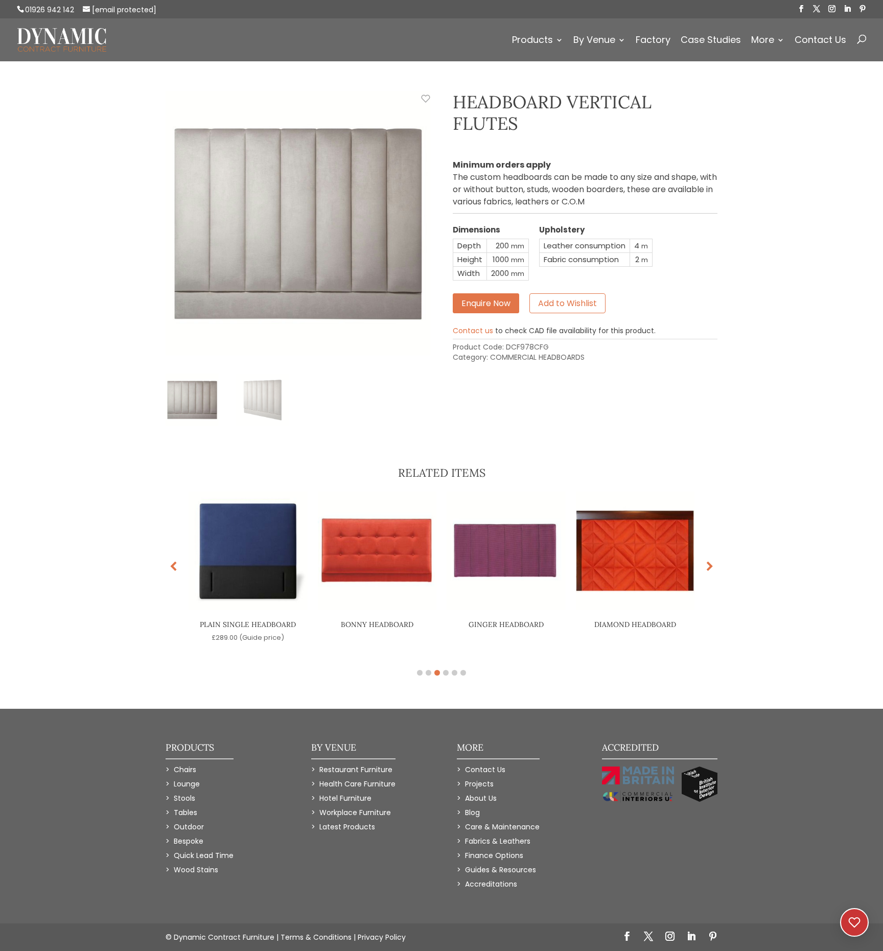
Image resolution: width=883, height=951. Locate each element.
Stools (184, 798)
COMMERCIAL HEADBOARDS (537, 357)
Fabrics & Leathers (497, 841)
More (762, 41)
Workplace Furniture (355, 812)
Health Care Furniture (357, 784)
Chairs (185, 769)
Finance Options (494, 855)
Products (532, 41)
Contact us (473, 331)
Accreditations (491, 884)
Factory (653, 41)
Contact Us (820, 41)
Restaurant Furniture (355, 769)
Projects (479, 784)
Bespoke (188, 841)
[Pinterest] (862, 9)
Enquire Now (485, 303)
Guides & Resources (500, 870)
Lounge (187, 784)
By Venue (594, 41)
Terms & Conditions (316, 937)
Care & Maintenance (502, 827)
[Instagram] (831, 9)
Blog (472, 812)
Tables (185, 812)
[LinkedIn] (847, 9)
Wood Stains (196, 870)
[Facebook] (801, 9)
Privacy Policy (382, 937)
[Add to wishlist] (420, 104)
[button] (709, 566)
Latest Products (347, 827)
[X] (816, 9)
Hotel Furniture (345, 798)
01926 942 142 (49, 10)
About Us (481, 798)
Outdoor (189, 827)
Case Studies (711, 41)
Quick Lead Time (204, 855)
